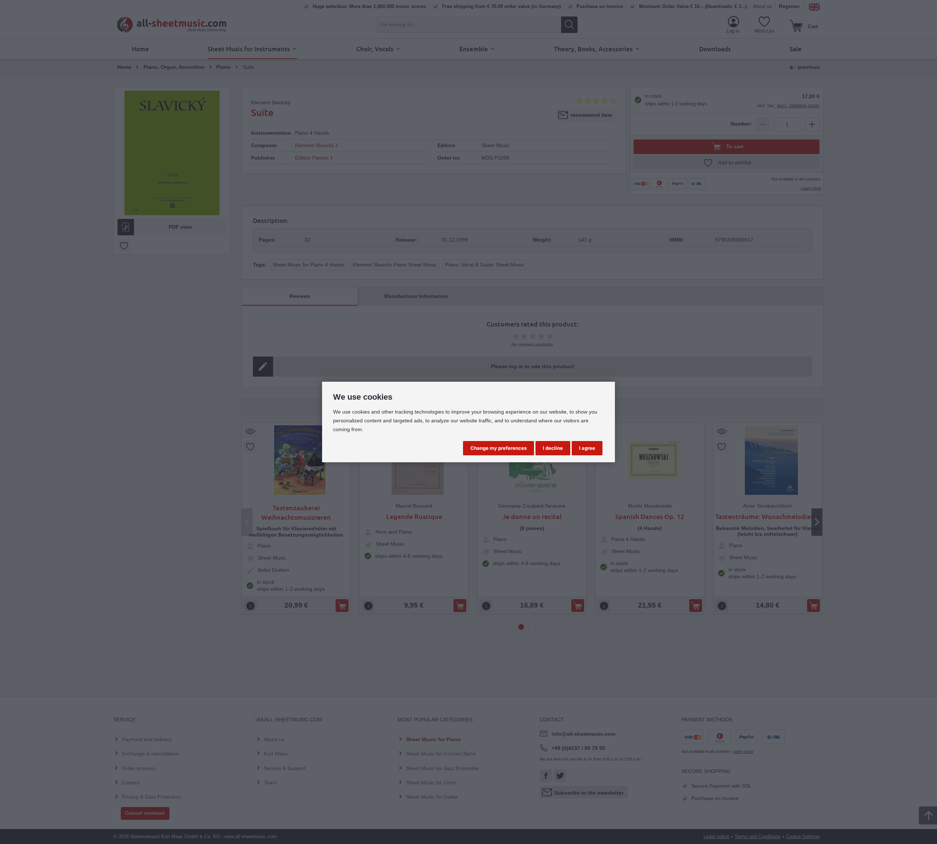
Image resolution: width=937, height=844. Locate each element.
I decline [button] (553, 448)
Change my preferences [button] (498, 448)
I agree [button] (587, 448)
